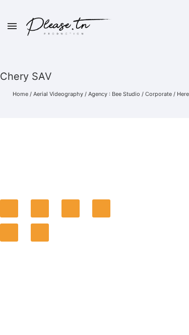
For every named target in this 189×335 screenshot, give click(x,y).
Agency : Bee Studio (114, 93)
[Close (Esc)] (9, 208)
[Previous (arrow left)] (9, 233)
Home (20, 93)
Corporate (158, 93)
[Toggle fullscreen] (70, 208)
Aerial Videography (58, 93)
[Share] (40, 208)
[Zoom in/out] (101, 208)
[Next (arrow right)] (40, 233)
